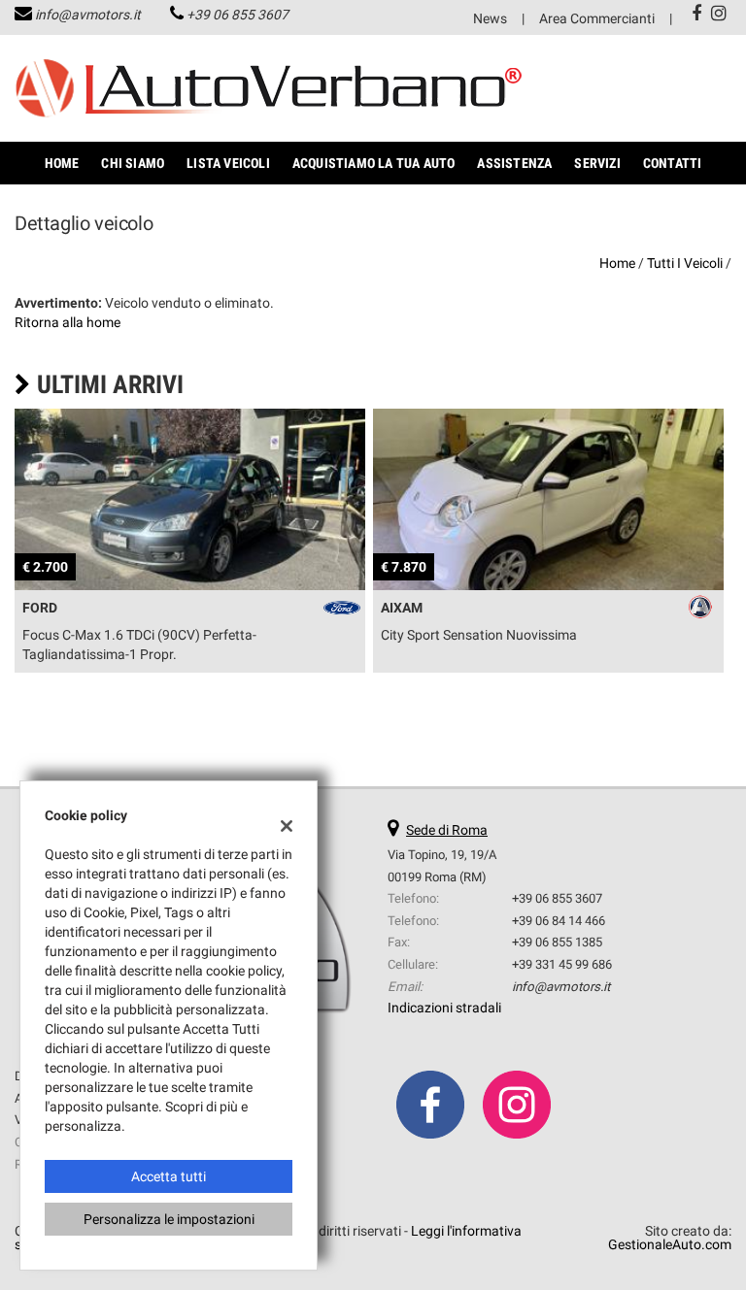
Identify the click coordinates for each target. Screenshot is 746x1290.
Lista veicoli (228, 163)
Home (62, 163)
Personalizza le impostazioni (169, 1219)
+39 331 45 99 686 (562, 964)
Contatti (672, 163)
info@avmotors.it (88, 14)
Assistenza (514, 163)
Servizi (597, 163)
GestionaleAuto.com (669, 1244)
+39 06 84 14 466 (558, 920)
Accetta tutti (168, 1176)
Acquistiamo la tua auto (374, 163)
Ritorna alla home (67, 322)
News (490, 18)
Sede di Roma (447, 830)
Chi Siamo (132, 163)
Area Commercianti (597, 18)
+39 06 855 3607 (237, 14)
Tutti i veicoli (685, 263)
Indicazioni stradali (444, 1007)
